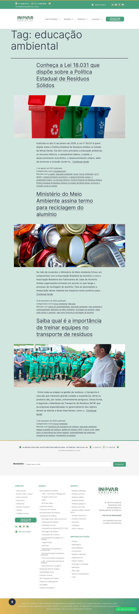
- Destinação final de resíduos (49, 569)
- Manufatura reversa (48, 525)
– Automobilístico (77, 548)
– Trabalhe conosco (22, 513)
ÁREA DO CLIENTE (100, 5)
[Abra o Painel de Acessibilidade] (12, 601)
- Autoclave (45, 546)
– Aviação (74, 541)
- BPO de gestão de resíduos (49, 578)
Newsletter (18, 464)
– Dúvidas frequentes (22, 507)
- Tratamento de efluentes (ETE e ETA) (54, 528)
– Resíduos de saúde (78, 507)
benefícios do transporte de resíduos (63, 427)
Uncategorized (59, 171)
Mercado (72, 304)
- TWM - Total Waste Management (53, 494)
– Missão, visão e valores (24, 494)
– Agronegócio (76, 545)
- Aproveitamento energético (51, 566)
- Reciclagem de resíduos (49, 531)
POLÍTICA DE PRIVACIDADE (111, 515)
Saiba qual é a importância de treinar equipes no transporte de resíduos (69, 327)
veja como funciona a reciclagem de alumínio (75, 312)
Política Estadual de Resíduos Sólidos (86, 180)
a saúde (51, 174)
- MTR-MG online (47, 503)
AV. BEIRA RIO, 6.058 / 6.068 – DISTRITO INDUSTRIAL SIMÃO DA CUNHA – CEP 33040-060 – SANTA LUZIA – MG (55, 447)
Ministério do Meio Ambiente (62, 310)
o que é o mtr (88, 429)
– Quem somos (20, 491)
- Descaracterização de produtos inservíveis (52, 554)
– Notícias (18, 510)
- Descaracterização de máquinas (52, 558)
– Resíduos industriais (78, 491)
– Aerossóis (75, 522)
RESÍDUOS (81, 19)
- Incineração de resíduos (50, 522)
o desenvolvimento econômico (55, 177)
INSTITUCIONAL (51, 19)
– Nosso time (20, 500)
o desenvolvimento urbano (80, 177)
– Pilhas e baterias (77, 529)
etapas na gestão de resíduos (48, 429)
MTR (80, 429)
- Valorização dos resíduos (50, 535)
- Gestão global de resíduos (48, 491)
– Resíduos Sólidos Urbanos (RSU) (80, 511)
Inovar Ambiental (86, 174)
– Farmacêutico (76, 551)
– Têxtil (73, 577)
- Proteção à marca (45, 575)
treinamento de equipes (66, 435)
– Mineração (75, 567)
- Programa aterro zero (49, 497)
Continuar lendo (81, 161)
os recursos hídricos (61, 180)
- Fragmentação (46, 542)
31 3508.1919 (23, 3)
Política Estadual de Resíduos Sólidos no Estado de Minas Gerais (63, 183)
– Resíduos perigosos (78, 504)
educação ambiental (64, 174)
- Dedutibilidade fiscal (46, 572)
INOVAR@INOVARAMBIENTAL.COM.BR (27, 7)
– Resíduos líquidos (77, 500)
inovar (75, 174)
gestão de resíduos (69, 429)
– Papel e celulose (77, 561)
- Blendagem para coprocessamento (54, 519)
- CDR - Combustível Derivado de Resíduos (52, 562)
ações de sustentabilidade (59, 307)
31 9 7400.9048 (40, 3)
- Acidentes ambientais (47, 588)
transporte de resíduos (45, 435)
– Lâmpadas (75, 525)
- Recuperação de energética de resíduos (52, 538)
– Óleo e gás (75, 571)
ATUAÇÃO (95, 19)
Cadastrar (119, 464)
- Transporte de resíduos (47, 509)
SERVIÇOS (67, 19)
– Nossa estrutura (21, 497)
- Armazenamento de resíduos (49, 513)
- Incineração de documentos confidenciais (51, 549)
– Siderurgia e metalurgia (79, 564)
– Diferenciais (20, 504)
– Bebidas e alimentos (78, 554)
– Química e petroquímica (80, 574)
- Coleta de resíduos (46, 506)
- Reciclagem (43, 585)
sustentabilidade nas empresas (82, 432)
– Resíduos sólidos (77, 497)
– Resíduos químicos (78, 494)
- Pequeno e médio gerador (48, 581)
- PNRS (43, 500)
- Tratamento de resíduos (48, 516)
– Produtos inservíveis (78, 519)
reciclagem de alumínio (84, 310)
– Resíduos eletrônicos (79, 516)
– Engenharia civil (77, 558)
